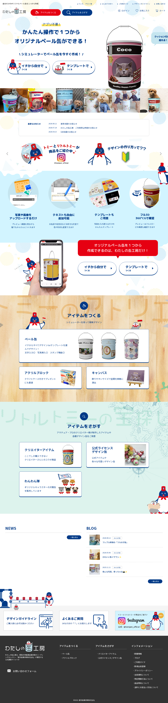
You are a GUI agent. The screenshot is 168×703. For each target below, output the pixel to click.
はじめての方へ (107, 4)
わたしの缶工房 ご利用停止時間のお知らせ (79, 127)
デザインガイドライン (142, 4)
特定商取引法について (143, 679)
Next (164, 57)
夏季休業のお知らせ (69, 123)
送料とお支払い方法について (146, 687)
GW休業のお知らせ (68, 132)
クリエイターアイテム (107, 653)
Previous (98, 57)
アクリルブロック (69, 658)
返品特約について (141, 683)
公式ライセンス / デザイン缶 (110, 658)
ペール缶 (66, 653)
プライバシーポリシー (143, 670)
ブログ (137, 658)
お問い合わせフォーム (24, 671)
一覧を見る (74, 537)
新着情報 (138, 653)
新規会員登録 (139, 666)
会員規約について (141, 674)
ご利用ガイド (123, 4)
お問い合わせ (160, 4)
